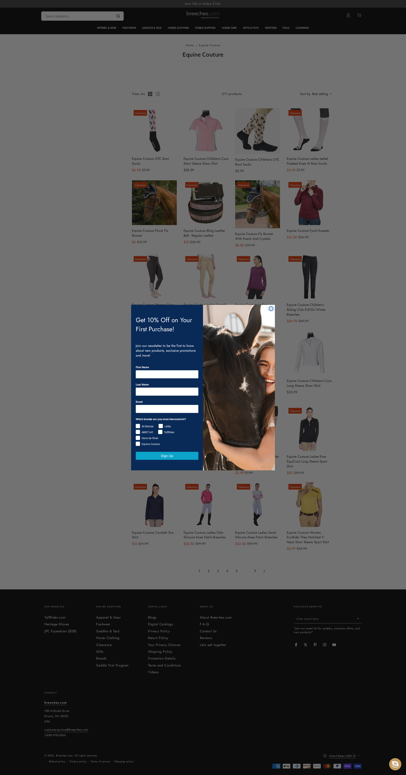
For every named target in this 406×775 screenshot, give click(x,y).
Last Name (142, 384)
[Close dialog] (271, 309)
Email (139, 402)
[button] (395, 764)
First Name (142, 367)
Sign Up (167, 455)
